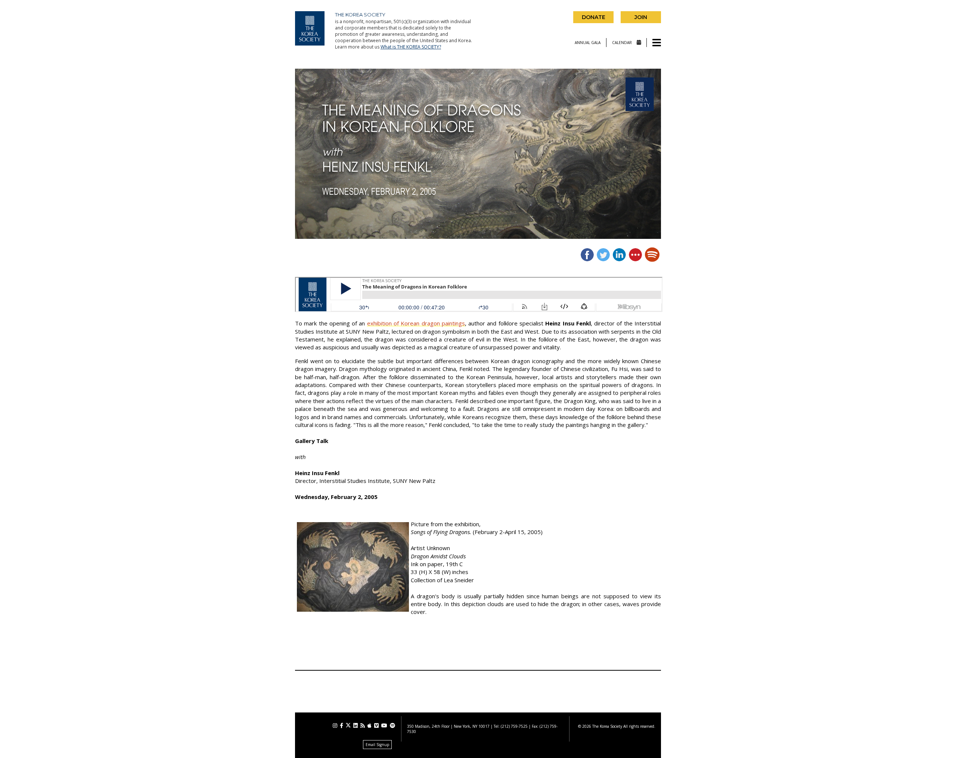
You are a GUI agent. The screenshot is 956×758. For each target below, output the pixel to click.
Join (640, 17)
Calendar (622, 42)
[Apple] (369, 725)
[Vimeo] (376, 725)
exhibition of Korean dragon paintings (416, 323)
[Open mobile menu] (656, 43)
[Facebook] (341, 725)
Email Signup (377, 744)
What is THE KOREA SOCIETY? (411, 47)
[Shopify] (392, 725)
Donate (593, 17)
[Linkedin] (355, 725)
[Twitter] (348, 725)
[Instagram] (335, 725)
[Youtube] (384, 725)
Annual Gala (587, 42)
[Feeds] (362, 725)
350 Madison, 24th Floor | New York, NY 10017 (448, 726)
